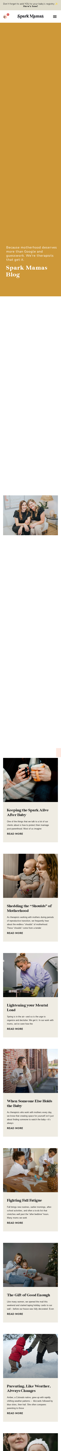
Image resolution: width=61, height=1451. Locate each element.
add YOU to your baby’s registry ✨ (38, 5)
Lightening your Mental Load (27, 1007)
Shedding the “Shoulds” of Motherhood (29, 908)
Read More (15, 833)
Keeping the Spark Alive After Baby (28, 812)
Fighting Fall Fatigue (24, 1200)
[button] (55, 16)
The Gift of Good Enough (28, 1295)
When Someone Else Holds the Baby (29, 1103)
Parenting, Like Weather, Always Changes (29, 1388)
